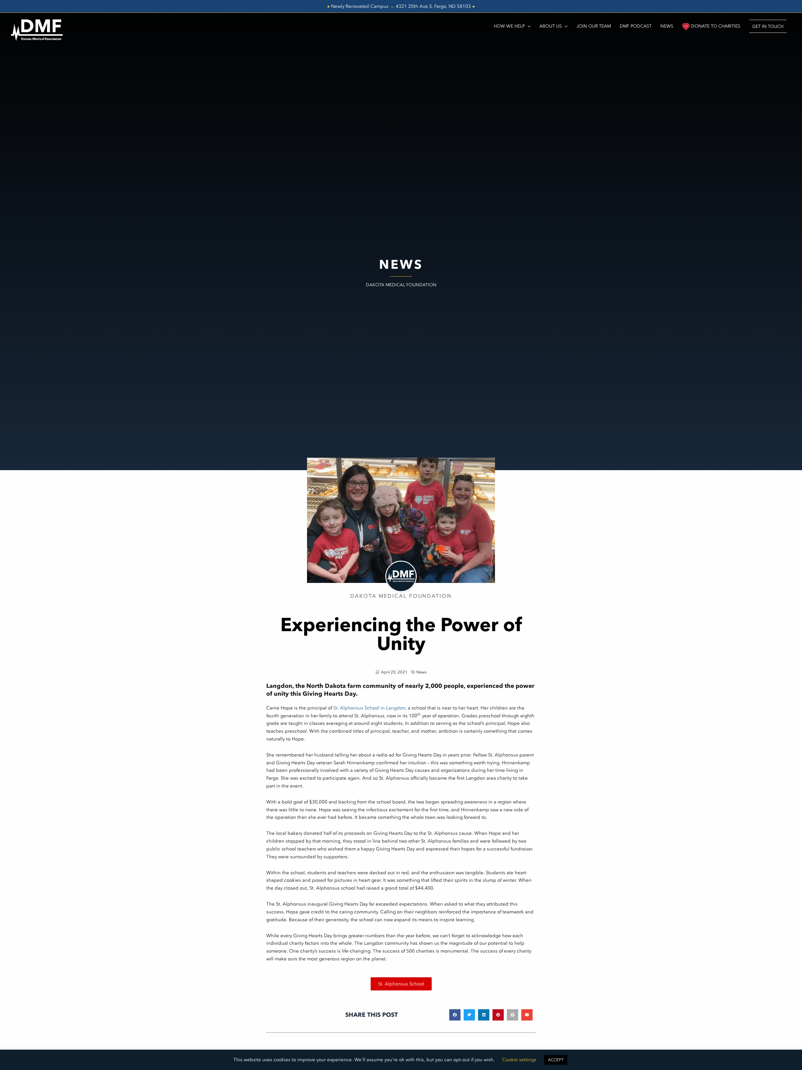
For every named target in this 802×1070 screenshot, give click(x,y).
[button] (768, 26)
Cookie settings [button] (519, 1059)
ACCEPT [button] (556, 1059)
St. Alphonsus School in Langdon (369, 708)
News (421, 672)
